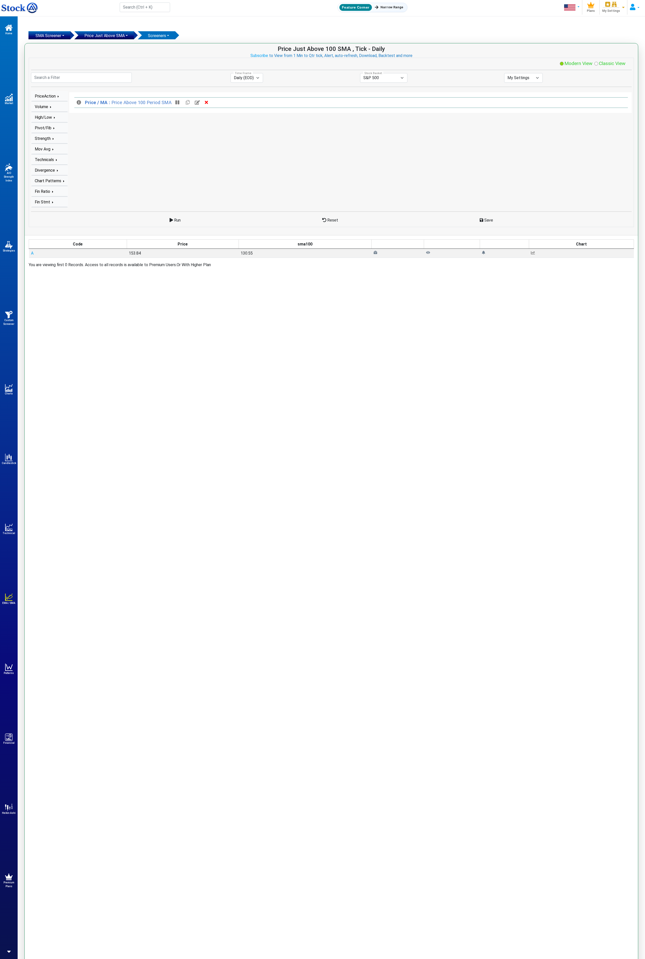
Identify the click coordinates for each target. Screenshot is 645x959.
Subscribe (259, 55)
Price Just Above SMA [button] (104, 35)
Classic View (611, 63)
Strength (43, 138)
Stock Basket (373, 73)
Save (488, 220)
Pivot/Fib (43, 128)
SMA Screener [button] (48, 35)
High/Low (44, 117)
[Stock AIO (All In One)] (19, 8)
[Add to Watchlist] (428, 252)
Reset (332, 220)
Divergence (45, 170)
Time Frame (243, 73)
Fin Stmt (43, 202)
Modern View (577, 63)
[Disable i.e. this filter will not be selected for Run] (178, 102)
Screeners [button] (157, 35)
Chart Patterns (48, 180)
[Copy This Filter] (187, 102)
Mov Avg (43, 149)
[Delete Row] (206, 102)
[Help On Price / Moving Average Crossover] (79, 102)
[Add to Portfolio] (375, 252)
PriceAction (46, 96)
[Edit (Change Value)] (198, 102)
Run (177, 220)
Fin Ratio (43, 191)
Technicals (45, 159)
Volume (42, 106)
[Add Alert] (483, 252)
